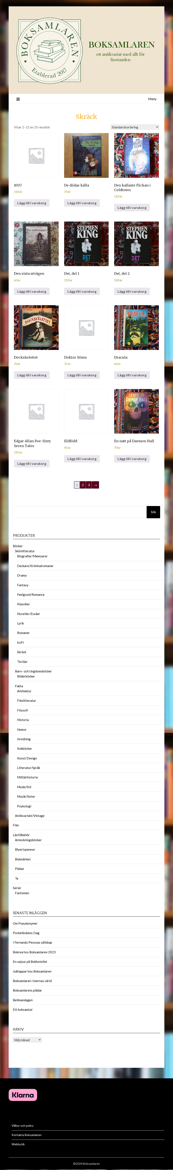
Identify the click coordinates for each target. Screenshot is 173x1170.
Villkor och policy (23, 1125)
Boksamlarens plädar (27, 990)
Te (16, 878)
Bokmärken (23, 859)
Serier (17, 888)
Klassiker (23, 604)
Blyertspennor (25, 849)
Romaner (23, 633)
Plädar (19, 869)
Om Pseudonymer (25, 923)
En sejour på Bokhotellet (30, 961)
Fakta (19, 686)
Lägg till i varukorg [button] (31, 203)
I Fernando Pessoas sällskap (32, 942)
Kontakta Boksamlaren (27, 1135)
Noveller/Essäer (28, 614)
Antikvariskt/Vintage (30, 816)
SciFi (20, 642)
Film (16, 825)
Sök (153, 512)
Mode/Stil (24, 787)
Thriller (22, 662)
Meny (152, 99)
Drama (22, 575)
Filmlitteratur (26, 700)
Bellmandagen (23, 1000)
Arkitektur (24, 691)
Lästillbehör (21, 835)
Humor (22, 729)
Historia (23, 720)
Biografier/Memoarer (32, 556)
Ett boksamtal (22, 1009)
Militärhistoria (27, 777)
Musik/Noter (26, 796)
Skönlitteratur (25, 551)
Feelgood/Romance (31, 594)
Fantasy (22, 585)
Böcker (18, 546)
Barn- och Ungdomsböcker (33, 671)
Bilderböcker (26, 676)
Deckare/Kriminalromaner (35, 566)
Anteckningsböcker (28, 840)
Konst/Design (27, 758)
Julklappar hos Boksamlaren (32, 971)
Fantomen (22, 893)
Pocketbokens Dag (26, 933)
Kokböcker (24, 748)
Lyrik (20, 623)
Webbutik (18, 1144)
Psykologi (24, 806)
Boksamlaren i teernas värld (32, 981)
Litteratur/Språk (28, 768)
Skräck (86, 117)
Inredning (24, 739)
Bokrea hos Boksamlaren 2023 (34, 952)
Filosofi (22, 710)
